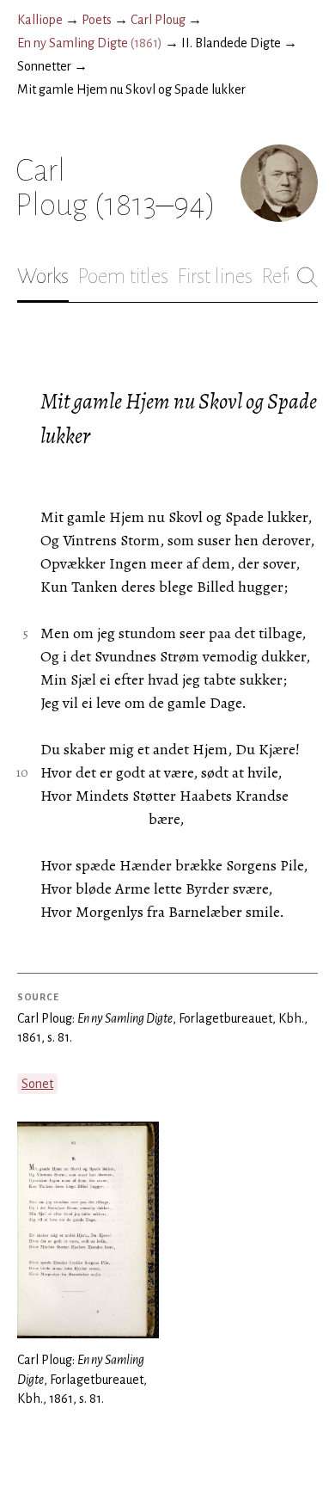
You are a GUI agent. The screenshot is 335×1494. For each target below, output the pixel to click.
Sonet (37, 1084)
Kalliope (40, 20)
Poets (97, 20)
